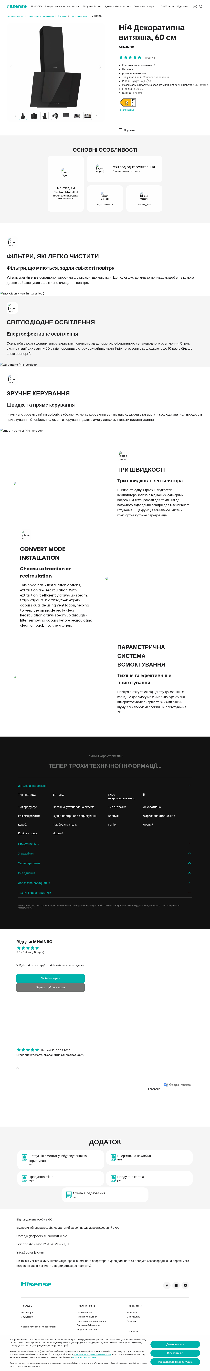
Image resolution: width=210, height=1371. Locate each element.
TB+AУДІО (36, 6)
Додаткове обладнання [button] (34, 883)
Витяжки (62, 16)
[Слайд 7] (88, 116)
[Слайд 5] (66, 116)
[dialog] (105, 1353)
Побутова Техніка (92, 6)
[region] (56, 67)
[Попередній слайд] (11, 67)
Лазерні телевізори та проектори (62, 6)
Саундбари (27, 1316)
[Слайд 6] (77, 116)
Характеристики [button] (29, 863)
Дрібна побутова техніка (118, 6)
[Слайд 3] (44, 116)
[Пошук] (201, 7)
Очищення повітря (144, 6)
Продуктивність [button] (28, 844)
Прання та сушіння (87, 1316)
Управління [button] (26, 853)
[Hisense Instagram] (176, 1285)
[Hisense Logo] (17, 6)
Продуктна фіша (126, 109)
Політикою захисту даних (84, 1357)
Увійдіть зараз (50, 978)
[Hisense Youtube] (185, 1285)
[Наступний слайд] (100, 67)
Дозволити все (175, 1344)
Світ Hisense (167, 6)
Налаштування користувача (175, 1362)
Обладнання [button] (26, 873)
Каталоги (131, 1321)
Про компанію (134, 1305)
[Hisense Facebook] (167, 1285)
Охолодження (84, 1312)
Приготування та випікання (41, 16)
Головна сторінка (15, 16)
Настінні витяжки (79, 16)
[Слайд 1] (23, 116)
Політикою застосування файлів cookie (92, 1354)
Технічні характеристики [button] (34, 893)
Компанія (132, 1312)
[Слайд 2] (34, 116)
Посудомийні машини (88, 1325)
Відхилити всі (175, 1353)
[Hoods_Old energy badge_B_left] (128, 106)
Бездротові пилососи (88, 1329)
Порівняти (129, 130)
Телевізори (27, 1312)
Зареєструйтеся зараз (50, 987)
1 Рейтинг (149, 57)
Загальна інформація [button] (32, 786)
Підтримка (182, 6)
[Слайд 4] (55, 116)
